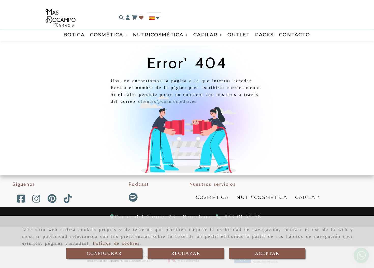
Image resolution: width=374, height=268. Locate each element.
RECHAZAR (185, 253)
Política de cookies (116, 243)
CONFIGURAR (104, 253)
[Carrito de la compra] (134, 17)
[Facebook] (21, 200)
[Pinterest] (52, 200)
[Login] (141, 17)
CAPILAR (206, 35)
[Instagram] (36, 200)
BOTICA (74, 35)
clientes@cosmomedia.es (167, 101)
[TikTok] (67, 200)
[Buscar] (121, 17)
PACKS (264, 35)
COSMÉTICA (107, 35)
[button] (128, 17)
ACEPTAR (267, 253)
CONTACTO (294, 35)
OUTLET (238, 35)
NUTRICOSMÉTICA (159, 35)
